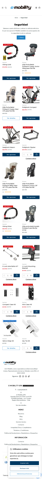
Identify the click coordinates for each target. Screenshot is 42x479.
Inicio (16, 17)
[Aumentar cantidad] (31, 154)
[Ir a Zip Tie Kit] (31, 328)
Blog (21, 416)
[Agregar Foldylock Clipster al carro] (36, 154)
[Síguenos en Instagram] (20, 376)
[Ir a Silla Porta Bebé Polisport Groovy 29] (31, 171)
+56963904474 (22, 390)
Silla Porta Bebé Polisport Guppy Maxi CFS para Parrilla (10, 109)
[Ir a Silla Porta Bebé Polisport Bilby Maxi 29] (11, 171)
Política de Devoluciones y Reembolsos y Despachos (21, 433)
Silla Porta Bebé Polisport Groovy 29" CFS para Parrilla (29, 185)
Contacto (21, 425)
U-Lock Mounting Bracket (28, 267)
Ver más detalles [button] (21, 405)
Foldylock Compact (29, 107)
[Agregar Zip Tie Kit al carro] (36, 348)
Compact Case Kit (9, 304)
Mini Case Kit (27, 304)
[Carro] (39, 7)
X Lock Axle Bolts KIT (10, 266)
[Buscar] (5, 7)
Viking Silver (7, 226)
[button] (21, 37)
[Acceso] (36, 7)
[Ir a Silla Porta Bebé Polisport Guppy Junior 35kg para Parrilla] (31, 52)
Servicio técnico (21, 422)
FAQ (21, 419)
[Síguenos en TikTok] (29, 376)
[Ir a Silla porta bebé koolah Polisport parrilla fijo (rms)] (31, 213)
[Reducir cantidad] (24, 154)
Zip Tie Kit (26, 341)
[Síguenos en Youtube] (26, 376)
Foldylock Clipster (28, 147)
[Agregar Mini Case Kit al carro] (36, 312)
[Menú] (2, 7)
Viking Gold (6, 65)
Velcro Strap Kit (8, 341)
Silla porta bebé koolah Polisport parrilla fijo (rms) (30, 228)
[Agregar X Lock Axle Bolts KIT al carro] (17, 275)
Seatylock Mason (8, 147)
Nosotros (21, 414)
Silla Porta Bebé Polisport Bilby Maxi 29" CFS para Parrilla (9, 185)
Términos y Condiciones (21, 430)
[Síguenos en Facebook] (23, 376)
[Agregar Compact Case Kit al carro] (17, 312)
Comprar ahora (31, 158)
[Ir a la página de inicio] (21, 8)
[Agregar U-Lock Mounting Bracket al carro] (36, 275)
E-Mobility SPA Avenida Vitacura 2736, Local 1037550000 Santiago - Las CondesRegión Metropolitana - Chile (21, 397)
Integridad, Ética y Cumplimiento (21, 427)
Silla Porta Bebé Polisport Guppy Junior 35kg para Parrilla (30, 66)
